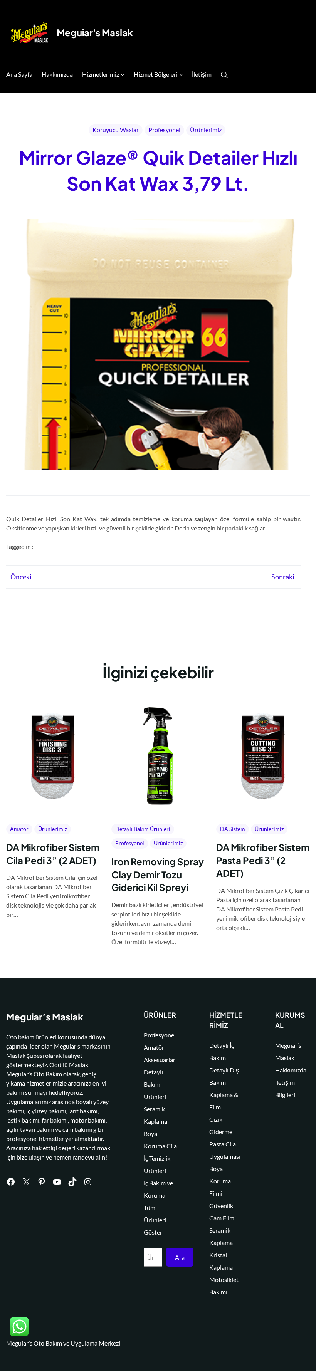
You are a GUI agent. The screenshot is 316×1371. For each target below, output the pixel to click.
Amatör (19, 829)
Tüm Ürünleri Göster (155, 1220)
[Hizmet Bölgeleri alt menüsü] (181, 74)
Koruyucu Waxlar (115, 129)
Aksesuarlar (159, 1059)
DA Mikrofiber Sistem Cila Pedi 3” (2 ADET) (52, 853)
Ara (180, 1257)
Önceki (21, 576)
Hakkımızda (290, 1070)
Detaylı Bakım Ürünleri (142, 829)
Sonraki (282, 576)
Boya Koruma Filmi (220, 1181)
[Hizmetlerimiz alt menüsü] (122, 74)
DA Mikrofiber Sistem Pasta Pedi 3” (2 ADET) (262, 860)
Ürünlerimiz (206, 129)
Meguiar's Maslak (95, 32)
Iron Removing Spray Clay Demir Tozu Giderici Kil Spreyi (157, 874)
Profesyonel (164, 129)
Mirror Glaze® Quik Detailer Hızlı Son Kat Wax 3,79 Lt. (158, 170)
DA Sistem (232, 829)
